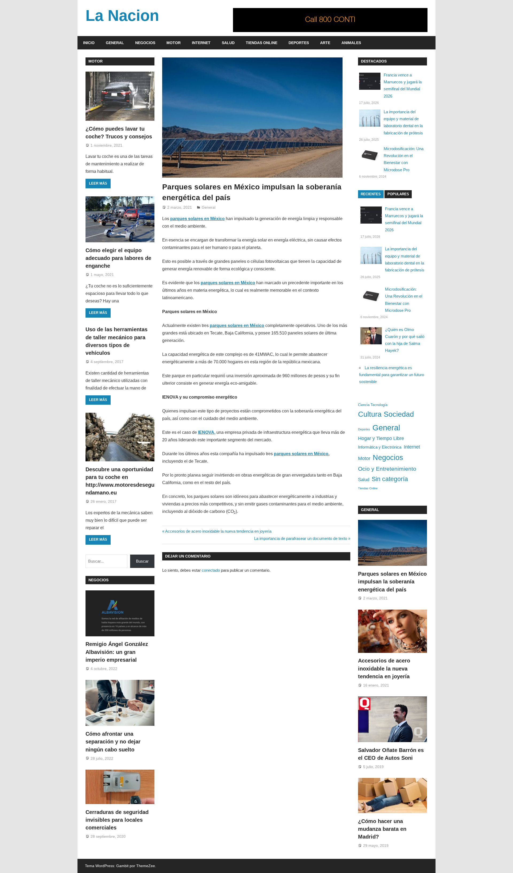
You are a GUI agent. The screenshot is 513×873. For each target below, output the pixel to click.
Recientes (371, 194)
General (115, 43)
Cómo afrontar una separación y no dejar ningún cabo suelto (113, 742)
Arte (325, 43)
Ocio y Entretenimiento (387, 469)
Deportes (299, 43)
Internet (201, 43)
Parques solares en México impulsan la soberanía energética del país (392, 582)
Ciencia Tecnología (372, 405)
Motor (173, 43)
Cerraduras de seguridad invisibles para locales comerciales (117, 820)
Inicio (89, 43)
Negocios (145, 43)
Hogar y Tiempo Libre (381, 438)
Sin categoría (390, 479)
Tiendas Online (261, 43)
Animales (351, 43)
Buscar (142, 561)
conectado (211, 570)
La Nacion (122, 15)
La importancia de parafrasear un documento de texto (300, 538)
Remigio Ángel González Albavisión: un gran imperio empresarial (117, 652)
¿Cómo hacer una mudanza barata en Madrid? (382, 829)
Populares (398, 194)
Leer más (98, 183)
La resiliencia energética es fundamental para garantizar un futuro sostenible (391, 374)
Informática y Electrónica (379, 447)
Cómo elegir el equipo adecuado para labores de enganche (118, 258)
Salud (228, 43)
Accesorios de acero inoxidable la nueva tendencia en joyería (218, 531)
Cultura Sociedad (386, 414)
